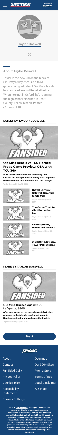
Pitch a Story (43, 370)
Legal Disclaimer (45, 382)
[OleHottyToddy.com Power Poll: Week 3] (29, 247)
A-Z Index (41, 388)
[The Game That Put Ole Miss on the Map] (29, 213)
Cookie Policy (11, 382)
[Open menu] (5, 5)
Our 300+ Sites (44, 364)
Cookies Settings (14, 399)
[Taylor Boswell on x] (29, 54)
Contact (8, 364)
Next (29, 336)
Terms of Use (43, 376)
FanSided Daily (12, 370)
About (6, 358)
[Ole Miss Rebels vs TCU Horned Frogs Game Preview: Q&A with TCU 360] (29, 155)
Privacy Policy (11, 376)
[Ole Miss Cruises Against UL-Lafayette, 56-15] (29, 297)
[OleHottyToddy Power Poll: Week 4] (29, 230)
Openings (41, 358)
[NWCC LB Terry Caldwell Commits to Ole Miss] (29, 196)
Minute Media (22, 408)
